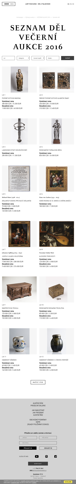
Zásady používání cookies (38, 424)
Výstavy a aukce (30, 17)
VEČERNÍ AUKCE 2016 (44, 17)
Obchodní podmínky (38, 419)
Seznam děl (56, 17)
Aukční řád (38, 415)
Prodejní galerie (38, 405)
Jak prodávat (38, 412)
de (73, 4)
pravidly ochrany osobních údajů (30, 481)
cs (68, 4)
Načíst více (38, 382)
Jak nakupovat (38, 410)
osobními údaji (15, 482)
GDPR (38, 422)
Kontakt (38, 464)
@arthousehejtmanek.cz (38, 470)
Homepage (19, 17)
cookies (34, 482)
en (71, 4)
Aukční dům (38, 403)
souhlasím (68, 482)
